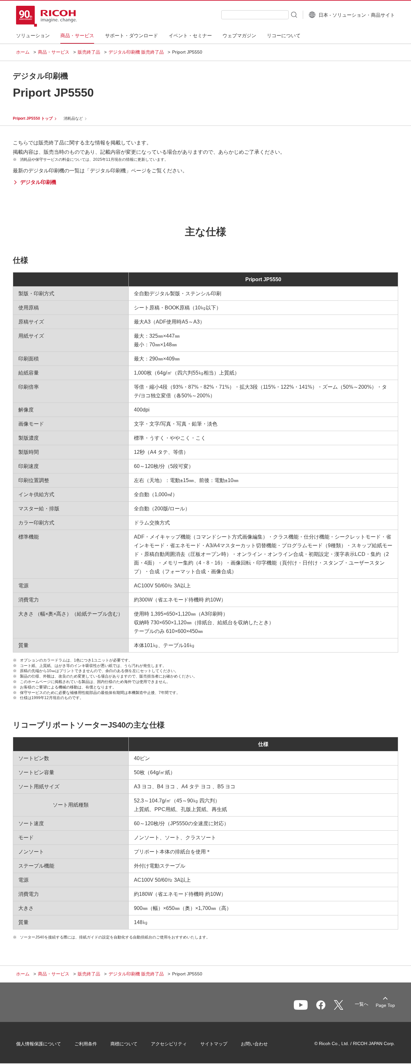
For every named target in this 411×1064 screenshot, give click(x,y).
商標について (123, 1043)
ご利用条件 (85, 1043)
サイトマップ (213, 1043)
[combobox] (255, 14)
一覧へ (361, 1004)
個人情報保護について (38, 1043)
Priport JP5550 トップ (33, 118)
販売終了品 (89, 52)
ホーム (23, 52)
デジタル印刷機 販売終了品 (136, 52)
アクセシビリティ (169, 1043)
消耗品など (73, 118)
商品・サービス (53, 52)
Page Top (385, 1005)
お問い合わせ (254, 1043)
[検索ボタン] (293, 14)
